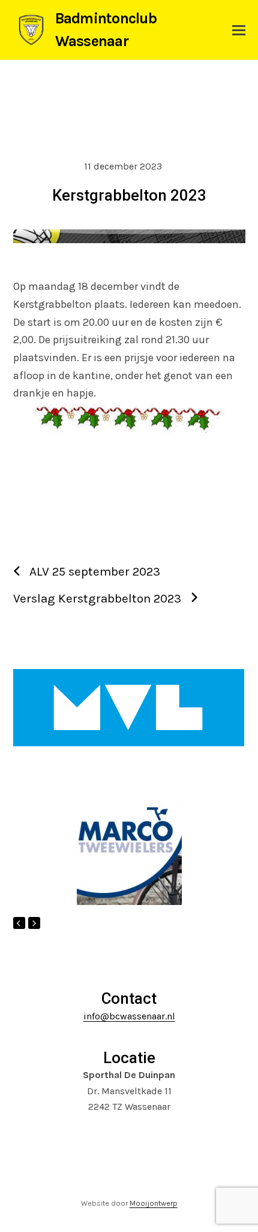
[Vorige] (19, 923)
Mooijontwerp (154, 1202)
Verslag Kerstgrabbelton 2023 (97, 598)
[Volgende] (34, 923)
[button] (238, 30)
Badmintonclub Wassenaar (106, 30)
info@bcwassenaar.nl (129, 1016)
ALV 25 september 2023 (94, 571)
